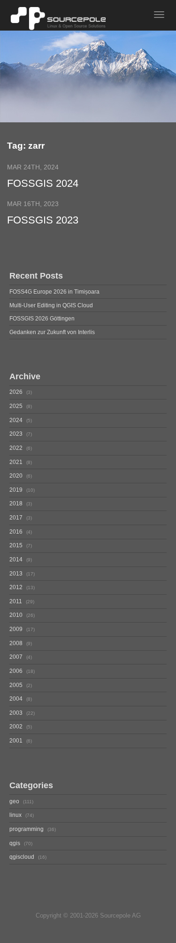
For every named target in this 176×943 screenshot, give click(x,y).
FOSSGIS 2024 (42, 183)
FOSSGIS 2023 (42, 220)
